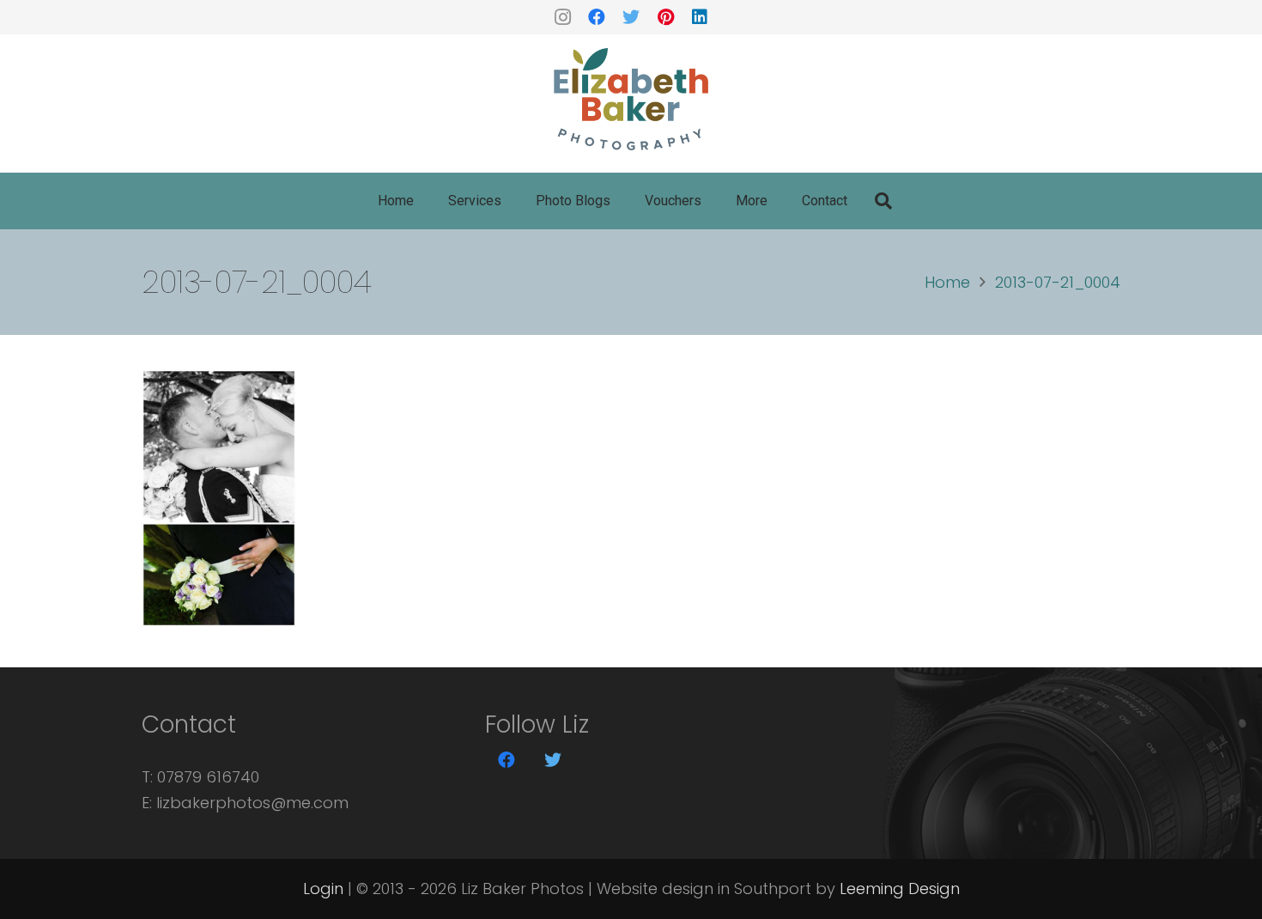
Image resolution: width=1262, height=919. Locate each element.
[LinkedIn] (700, 17)
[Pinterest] (665, 17)
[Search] (883, 201)
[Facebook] (596, 17)
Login (323, 888)
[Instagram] (562, 17)
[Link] (630, 99)
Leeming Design (900, 888)
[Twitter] (631, 17)
